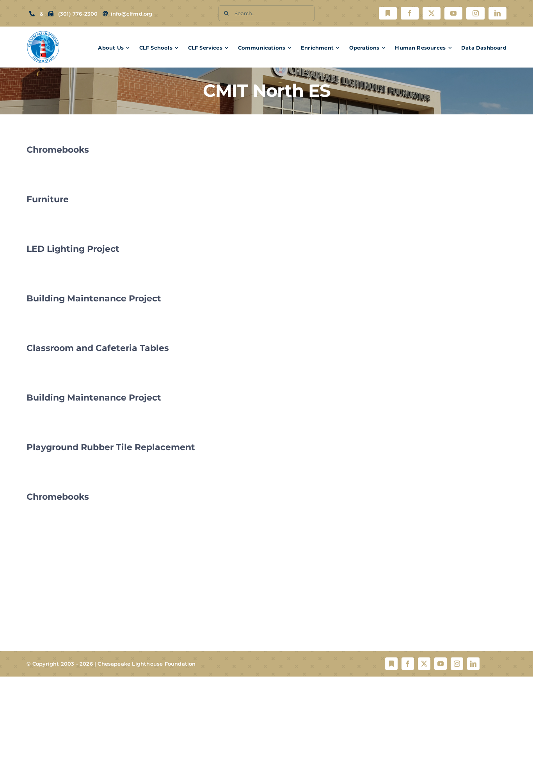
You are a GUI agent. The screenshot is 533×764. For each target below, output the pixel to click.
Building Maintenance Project (94, 298)
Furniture (48, 199)
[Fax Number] (50, 14)
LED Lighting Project (73, 249)
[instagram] (475, 13)
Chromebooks (58, 149)
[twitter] (432, 13)
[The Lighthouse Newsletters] (388, 13)
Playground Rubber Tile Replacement (111, 447)
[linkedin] (497, 13)
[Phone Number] (32, 14)
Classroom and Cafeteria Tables (98, 348)
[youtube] (453, 13)
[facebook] (410, 13)
